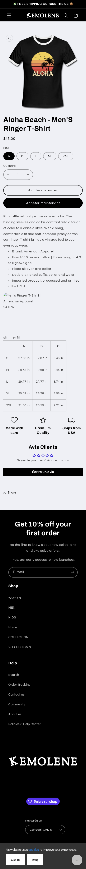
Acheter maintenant (43, 203)
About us (15, 714)
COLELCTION (18, 637)
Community (16, 704)
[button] (9, 15)
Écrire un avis (43, 472)
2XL (66, 156)
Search (13, 674)
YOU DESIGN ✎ (20, 647)
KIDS (12, 617)
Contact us (16, 694)
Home (12, 627)
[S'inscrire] (72, 572)
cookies (33, 849)
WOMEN (14, 597)
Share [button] (12, 492)
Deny (35, 859)
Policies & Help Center (24, 724)
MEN (11, 607)
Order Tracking (19, 684)
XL (50, 156)
